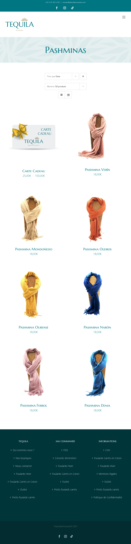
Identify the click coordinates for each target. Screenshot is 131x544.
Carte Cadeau (33, 171)
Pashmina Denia (97, 405)
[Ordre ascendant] (83, 76)
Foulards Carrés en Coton (23, 481)
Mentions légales (108, 473)
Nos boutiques (23, 458)
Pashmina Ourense (33, 327)
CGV (107, 450)
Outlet (23, 489)
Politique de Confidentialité (107, 497)
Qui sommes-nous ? (23, 450)
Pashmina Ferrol (33, 405)
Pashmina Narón (97, 327)
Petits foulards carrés (23, 497)
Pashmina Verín (97, 169)
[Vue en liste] (68, 94)
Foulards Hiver (23, 473)
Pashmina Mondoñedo (33, 249)
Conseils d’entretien (65, 458)
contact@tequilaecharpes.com (74, 2)
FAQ (65, 450)
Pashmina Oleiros (97, 249)
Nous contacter (23, 466)
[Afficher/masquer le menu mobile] (124, 17)
